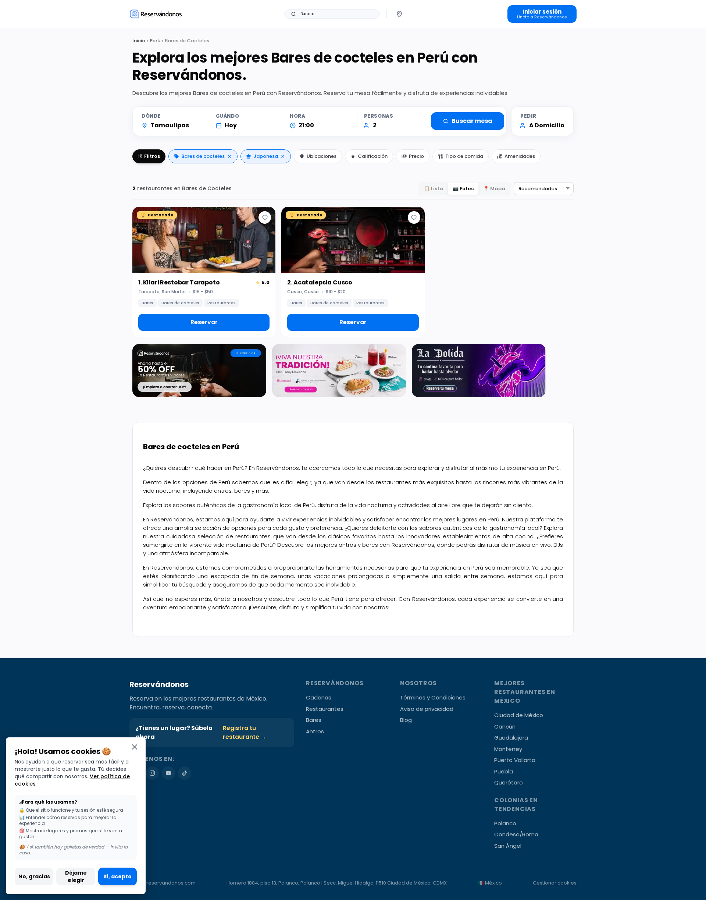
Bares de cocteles (203, 156)
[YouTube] (168, 773)
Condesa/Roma (516, 834)
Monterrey (508, 749)
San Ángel (507, 846)
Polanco (505, 823)
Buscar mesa (472, 121)
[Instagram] (152, 773)
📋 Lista (433, 188)
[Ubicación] (399, 14)
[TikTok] (184, 773)
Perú (155, 40)
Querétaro (508, 782)
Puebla (503, 771)
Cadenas (318, 697)
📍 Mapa (494, 188)
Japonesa (265, 156)
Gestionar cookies (555, 882)
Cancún (505, 726)
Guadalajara (511, 737)
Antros (315, 731)
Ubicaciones (321, 156)
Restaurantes (324, 709)
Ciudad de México (518, 715)
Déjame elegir (76, 876)
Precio (416, 156)
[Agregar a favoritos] (264, 217)
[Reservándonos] (155, 13)
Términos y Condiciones (433, 697)
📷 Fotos (463, 188)
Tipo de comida (464, 156)
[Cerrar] (134, 747)
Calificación (373, 156)
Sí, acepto (117, 876)
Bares (313, 720)
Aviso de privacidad (426, 709)
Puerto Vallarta (514, 760)
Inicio (138, 40)
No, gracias (34, 876)
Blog (406, 720)
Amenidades (519, 156)
